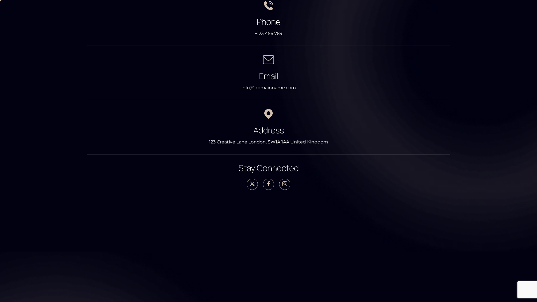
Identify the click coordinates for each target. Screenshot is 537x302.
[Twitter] (252, 184)
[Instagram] (284, 184)
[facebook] (268, 184)
